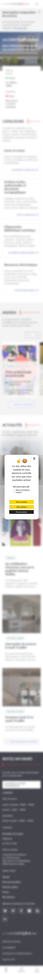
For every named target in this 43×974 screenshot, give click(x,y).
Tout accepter (21, 502)
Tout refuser (21, 507)
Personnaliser (21, 512)
